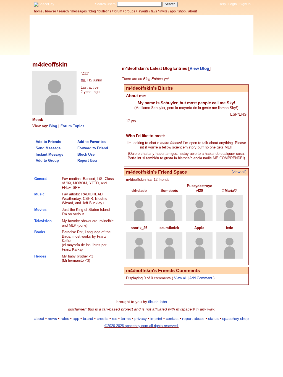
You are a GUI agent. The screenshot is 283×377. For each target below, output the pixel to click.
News (52, 318)
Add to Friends (48, 142)
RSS (114, 318)
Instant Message (49, 154)
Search (170, 4)
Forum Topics (72, 126)
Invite (163, 11)
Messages (79, 11)
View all (180, 278)
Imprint (156, 318)
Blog (92, 11)
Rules (65, 318)
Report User (87, 160)
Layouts (143, 11)
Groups (130, 11)
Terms (126, 318)
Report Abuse (193, 318)
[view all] (239, 171)
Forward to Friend (92, 148)
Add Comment (200, 278)
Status (213, 318)
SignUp (245, 4)
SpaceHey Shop (235, 318)
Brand (88, 318)
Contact (172, 318)
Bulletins (104, 11)
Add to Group (47, 160)
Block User (86, 154)
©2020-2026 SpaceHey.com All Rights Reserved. (141, 326)
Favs (154, 11)
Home (38, 11)
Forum (118, 11)
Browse (50, 11)
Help (222, 4)
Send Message (48, 148)
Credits (102, 318)
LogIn (232, 4)
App (173, 11)
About (192, 11)
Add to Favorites (91, 142)
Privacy (140, 318)
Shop (182, 11)
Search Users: (105, 4)
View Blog (199, 68)
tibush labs (157, 301)
